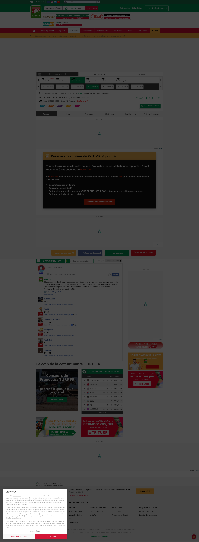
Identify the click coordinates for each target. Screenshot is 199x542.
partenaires (17, 496)
